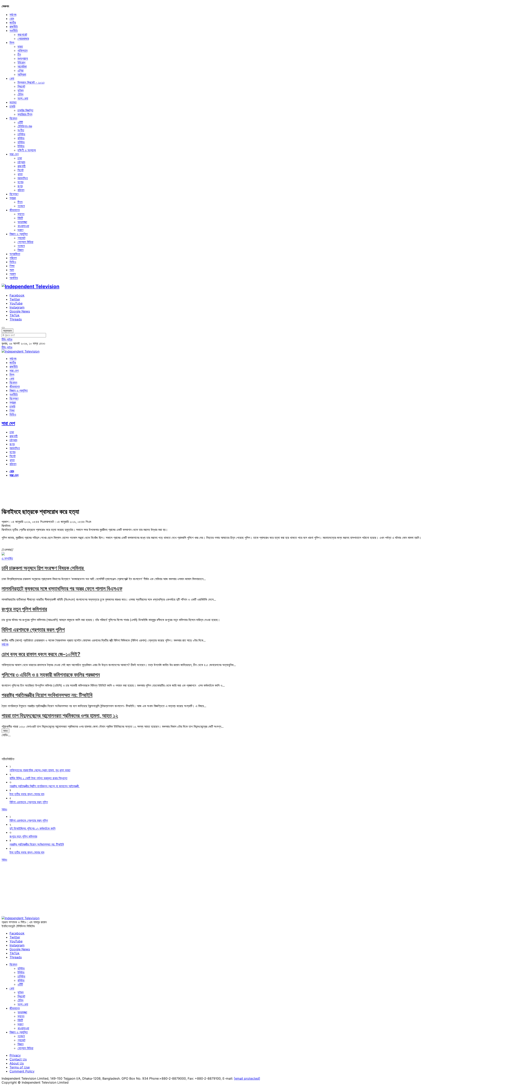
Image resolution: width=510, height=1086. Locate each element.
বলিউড (21, 138)
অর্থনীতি (14, 31)
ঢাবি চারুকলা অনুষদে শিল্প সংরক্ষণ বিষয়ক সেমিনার (43, 568)
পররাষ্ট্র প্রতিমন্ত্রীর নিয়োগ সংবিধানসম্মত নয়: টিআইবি (47, 695)
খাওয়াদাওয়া (23, 226)
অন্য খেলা (23, 98)
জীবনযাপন (15, 210)
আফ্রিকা (22, 74)
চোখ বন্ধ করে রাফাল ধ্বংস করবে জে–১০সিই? (41, 654)
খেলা (12, 78)
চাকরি (12, 106)
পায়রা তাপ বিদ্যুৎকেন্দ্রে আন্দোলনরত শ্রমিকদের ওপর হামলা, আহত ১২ (60, 715)
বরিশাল (21, 190)
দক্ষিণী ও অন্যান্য (27, 150)
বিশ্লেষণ (14, 194)
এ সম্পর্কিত (7, 558)
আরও (5, 730)
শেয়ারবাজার (23, 38)
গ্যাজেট (21, 238)
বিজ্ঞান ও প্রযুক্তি (19, 234)
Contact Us (18, 1059)
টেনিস (20, 94)
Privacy (15, 1055)
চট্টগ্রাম (21, 162)
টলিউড (21, 146)
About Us (17, 1063)
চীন (19, 54)
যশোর (20, 182)
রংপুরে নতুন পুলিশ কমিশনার (24, 609)
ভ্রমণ (20, 230)
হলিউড (21, 142)
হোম (12, 19)
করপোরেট (22, 34)
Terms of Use (20, 1067)
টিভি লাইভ (7, 339)
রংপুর (20, 186)
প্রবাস (13, 274)
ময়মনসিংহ (23, 178)
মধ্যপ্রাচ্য (23, 58)
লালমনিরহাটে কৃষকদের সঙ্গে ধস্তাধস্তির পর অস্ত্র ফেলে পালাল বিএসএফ (62, 588)
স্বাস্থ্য (13, 198)
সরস (12, 270)
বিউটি (20, 218)
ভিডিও (13, 262)
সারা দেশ (14, 154)
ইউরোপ (21, 62)
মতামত (13, 102)
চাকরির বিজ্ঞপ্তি (25, 110)
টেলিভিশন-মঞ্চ (25, 126)
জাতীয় (13, 23)
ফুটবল (21, 90)
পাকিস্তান (22, 50)
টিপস (20, 202)
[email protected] (247, 1078)
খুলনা (20, 174)
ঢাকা (20, 158)
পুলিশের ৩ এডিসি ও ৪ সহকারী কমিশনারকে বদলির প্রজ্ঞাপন (51, 674)
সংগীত (21, 130)
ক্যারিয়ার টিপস (25, 114)
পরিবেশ (13, 258)
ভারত (20, 46)
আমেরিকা (22, 66)
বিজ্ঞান (21, 250)
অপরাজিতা (15, 254)
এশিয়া (21, 70)
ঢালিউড (21, 134)
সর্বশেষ (13, 15)
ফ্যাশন (21, 214)
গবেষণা (21, 206)
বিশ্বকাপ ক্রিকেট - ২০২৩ (31, 82)
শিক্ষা (12, 266)
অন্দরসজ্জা (22, 222)
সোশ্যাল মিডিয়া (25, 242)
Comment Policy (22, 1071)
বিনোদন (13, 118)
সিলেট (21, 170)
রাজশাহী (22, 166)
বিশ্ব (12, 42)
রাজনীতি (14, 27)
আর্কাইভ (14, 278)
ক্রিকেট (21, 86)
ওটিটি (20, 122)
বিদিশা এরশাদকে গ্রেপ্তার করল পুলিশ (33, 629)
